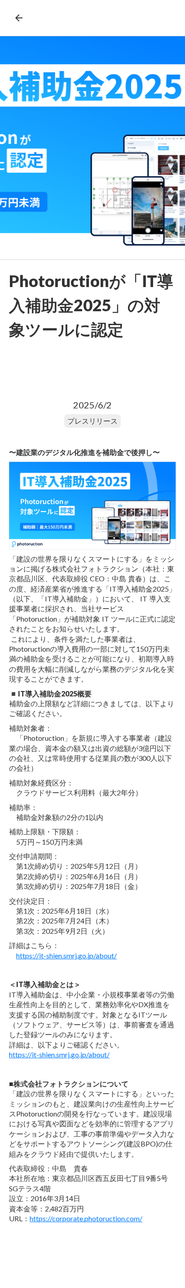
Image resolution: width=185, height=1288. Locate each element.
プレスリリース (92, 420)
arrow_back (18, 18)
